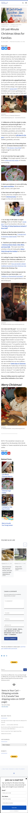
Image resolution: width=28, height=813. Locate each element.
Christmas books (11, 197)
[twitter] (6, 48)
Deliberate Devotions (6, 733)
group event (13, 89)
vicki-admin (5, 41)
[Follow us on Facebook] (1, 656)
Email (7, 619)
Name (7, 613)
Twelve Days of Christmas (18, 363)
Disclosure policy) (5, 680)
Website (8, 625)
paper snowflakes (9, 186)
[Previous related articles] (21, 544)
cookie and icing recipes (11, 160)
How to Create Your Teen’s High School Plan (11, 731)
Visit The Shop (5, 706)
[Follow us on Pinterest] (4, 656)
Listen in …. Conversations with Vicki (9, 724)
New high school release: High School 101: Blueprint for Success (14, 721)
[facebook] (2, 48)
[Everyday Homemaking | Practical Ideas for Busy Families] (4, 2)
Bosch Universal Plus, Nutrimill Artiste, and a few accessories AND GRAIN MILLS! (7, 570)
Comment (9, 601)
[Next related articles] (25, 544)
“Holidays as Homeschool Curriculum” (12, 276)
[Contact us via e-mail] (6, 656)
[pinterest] (9, 48)
